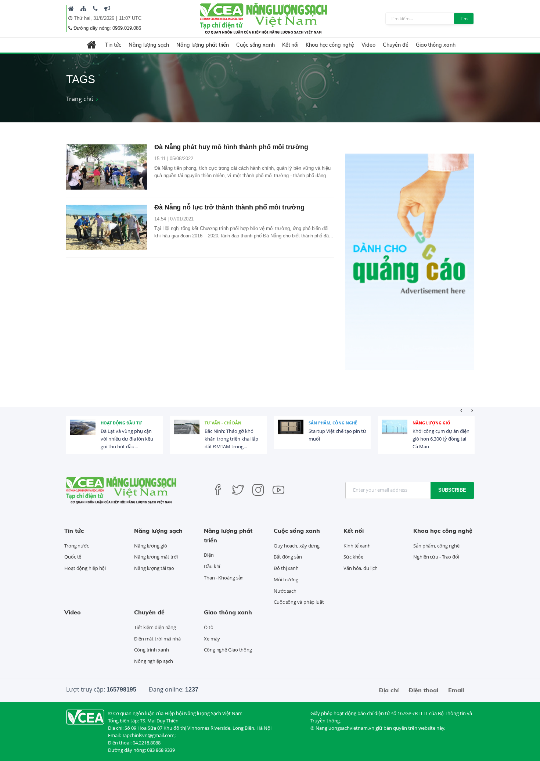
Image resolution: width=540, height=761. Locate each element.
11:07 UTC (130, 18)
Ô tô (208, 627)
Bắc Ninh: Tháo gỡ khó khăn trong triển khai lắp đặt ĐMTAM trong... (231, 439)
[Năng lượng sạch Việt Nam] (85, 716)
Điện (209, 555)
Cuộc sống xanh (255, 45)
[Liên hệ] (95, 8)
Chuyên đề (395, 45)
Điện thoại (423, 690)
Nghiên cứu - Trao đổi (436, 556)
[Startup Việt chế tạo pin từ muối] (290, 432)
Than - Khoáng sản (224, 577)
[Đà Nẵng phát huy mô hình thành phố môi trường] (106, 167)
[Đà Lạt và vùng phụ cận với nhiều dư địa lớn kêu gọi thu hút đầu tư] (83, 432)
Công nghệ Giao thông (228, 649)
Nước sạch (285, 591)
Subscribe (452, 490)
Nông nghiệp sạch (153, 661)
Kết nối (290, 45)
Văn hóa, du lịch (360, 568)
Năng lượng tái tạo (154, 568)
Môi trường (286, 579)
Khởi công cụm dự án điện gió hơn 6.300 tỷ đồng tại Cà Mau (441, 439)
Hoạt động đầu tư (121, 423)
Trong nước (76, 545)
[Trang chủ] (71, 8)
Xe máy (212, 638)
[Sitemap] (83, 8)
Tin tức (113, 45)
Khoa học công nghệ (330, 45)
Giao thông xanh (436, 45)
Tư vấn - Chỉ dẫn (223, 423)
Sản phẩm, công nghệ (333, 423)
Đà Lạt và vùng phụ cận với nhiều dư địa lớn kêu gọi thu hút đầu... (127, 439)
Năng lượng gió (431, 423)
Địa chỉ (389, 690)
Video (368, 45)
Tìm (464, 18)
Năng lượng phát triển (202, 45)
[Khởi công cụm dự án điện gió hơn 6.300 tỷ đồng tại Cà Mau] (394, 432)
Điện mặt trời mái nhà (157, 638)
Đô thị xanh (286, 568)
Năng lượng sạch (149, 45)
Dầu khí (212, 566)
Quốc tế (72, 556)
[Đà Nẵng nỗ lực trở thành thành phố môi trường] (106, 227)
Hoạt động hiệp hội (85, 568)
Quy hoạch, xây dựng (297, 545)
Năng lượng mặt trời (156, 556)
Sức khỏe (353, 556)
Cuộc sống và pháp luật (299, 602)
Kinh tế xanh (357, 545)
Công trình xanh (151, 649)
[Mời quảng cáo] (107, 8)
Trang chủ (80, 99)
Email (456, 690)
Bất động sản (288, 556)
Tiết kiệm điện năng (155, 627)
